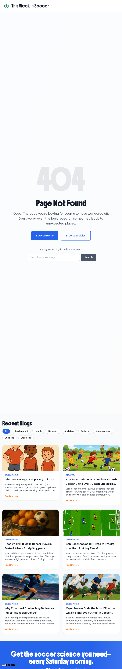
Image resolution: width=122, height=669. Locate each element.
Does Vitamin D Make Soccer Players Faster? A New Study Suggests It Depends (28, 548)
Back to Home (45, 235)
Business (9, 438)
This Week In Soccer (30, 6)
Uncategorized (103, 431)
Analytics (69, 431)
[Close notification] (56, 655)
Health (38, 431)
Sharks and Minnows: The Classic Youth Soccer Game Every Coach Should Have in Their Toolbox (91, 484)
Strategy (53, 431)
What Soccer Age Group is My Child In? (29, 479)
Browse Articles (76, 235)
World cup (26, 438)
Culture (85, 431)
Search (89, 257)
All (6, 431)
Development (21, 431)
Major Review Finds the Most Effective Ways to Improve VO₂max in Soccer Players (90, 613)
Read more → (11, 496)
